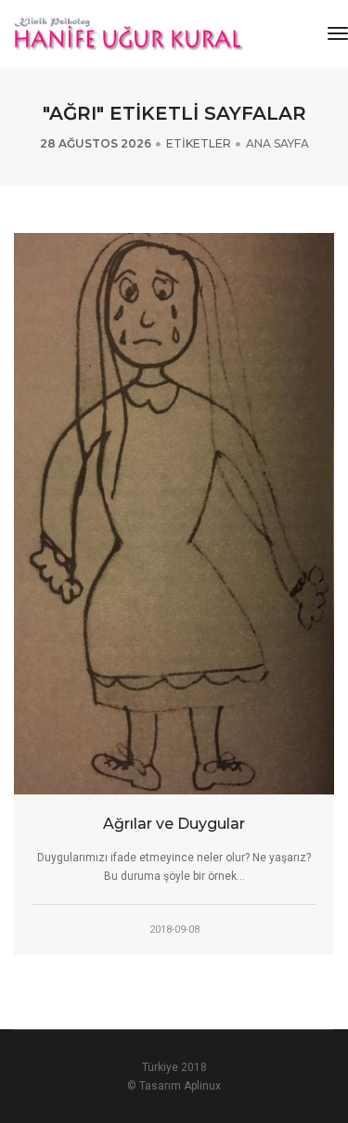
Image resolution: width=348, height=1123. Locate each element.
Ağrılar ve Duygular (174, 824)
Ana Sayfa (277, 143)
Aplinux (202, 1085)
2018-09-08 (174, 929)
